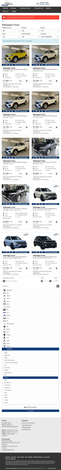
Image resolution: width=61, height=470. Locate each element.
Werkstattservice (38, 8)
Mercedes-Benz (10, 323)
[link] (26, 81)
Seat (7, 337)
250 (16, 281)
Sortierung (43, 34)
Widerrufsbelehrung (38, 457)
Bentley (8, 295)
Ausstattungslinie (25, 34)
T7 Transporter (7, 390)
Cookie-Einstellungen (10, 458)
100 (12, 281)
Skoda (8, 340)
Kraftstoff (23, 27)
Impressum (13, 457)
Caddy (5, 352)
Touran (6, 402)
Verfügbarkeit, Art (6, 27)
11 (52, 281)
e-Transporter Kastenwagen (11, 362)
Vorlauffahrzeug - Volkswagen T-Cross (15, 254)
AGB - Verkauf (20, 457)
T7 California (7, 385)
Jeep (7, 318)
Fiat (7, 309)
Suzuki (8, 343)
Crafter (6, 357)
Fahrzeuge (13, 8)
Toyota (8, 346)
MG (7, 326)
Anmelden (7, 457)
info (3, 21)
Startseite (5, 8)
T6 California (7, 382)
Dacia (7, 304)
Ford (7, 312)
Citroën (8, 298)
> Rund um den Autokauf (28, 423)
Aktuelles (48, 8)
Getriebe (42, 27)
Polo (5, 375)
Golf (5, 365)
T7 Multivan (7, 387)
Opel (7, 332)
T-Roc (5, 380)
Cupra (7, 301)
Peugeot (8, 335)
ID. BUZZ (6, 370)
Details (20, 80)
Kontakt (14, 11)
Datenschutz (47, 457)
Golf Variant (7, 367)
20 (6, 281)
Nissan (8, 329)
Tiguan (5, 397)
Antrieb (4, 34)
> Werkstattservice (26, 427)
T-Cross (6, 377)
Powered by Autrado (52, 468)
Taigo (5, 392)
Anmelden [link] (31, 410)
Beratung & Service (25, 8)
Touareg (6, 400)
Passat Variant (7, 372)
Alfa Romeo (9, 290)
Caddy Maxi (7, 355)
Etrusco (8, 307)
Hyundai (8, 315)
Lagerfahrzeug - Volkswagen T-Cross (15, 67)
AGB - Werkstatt (29, 457)
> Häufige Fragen (25, 429)
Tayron (5, 395)
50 (9, 281)
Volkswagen (9, 349)
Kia (7, 321)
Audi (7, 293)
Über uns (5, 11)
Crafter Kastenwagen (9, 360)
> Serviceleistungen (26, 425)
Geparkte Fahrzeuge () (31, 407)
